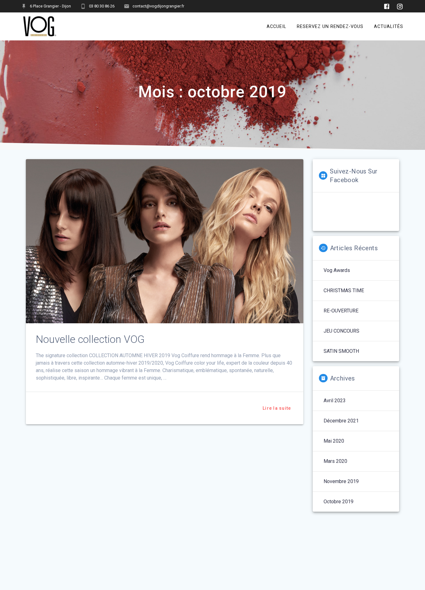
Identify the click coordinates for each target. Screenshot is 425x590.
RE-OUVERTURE (341, 311)
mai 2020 (334, 441)
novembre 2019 (341, 481)
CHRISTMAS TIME (344, 290)
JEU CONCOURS (341, 331)
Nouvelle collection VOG (90, 339)
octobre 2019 (338, 502)
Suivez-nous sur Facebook (353, 176)
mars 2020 (335, 461)
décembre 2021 (341, 421)
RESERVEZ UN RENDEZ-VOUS (330, 26)
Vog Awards (337, 270)
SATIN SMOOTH (341, 351)
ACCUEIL (276, 26)
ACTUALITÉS (388, 26)
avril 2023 (335, 400)
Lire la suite (277, 408)
